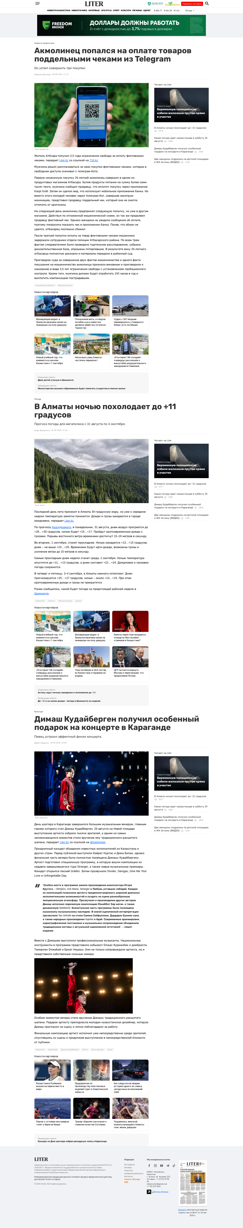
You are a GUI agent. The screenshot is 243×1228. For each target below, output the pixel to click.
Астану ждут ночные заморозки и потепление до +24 (66, 692)
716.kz (94, 160)
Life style (106, 10)
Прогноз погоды (65, 601)
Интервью (94, 10)
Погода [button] (189, 10)
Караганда (52, 1050)
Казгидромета (61, 527)
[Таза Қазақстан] (173, 4)
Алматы (51, 601)
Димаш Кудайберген (70, 1050)
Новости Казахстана (58, 10)
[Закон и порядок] (156, 4)
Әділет (147, 10)
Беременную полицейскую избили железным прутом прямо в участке (181, 113)
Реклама (128, 1167)
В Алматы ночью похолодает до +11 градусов (180, 128)
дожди (78, 601)
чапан (109, 1050)
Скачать (182, 1210)
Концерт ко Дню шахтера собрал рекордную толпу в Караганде (72, 1141)
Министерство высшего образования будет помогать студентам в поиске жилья (81, 388)
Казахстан (40, 601)
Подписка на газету (192, 4)
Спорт (116, 10)
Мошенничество (65, 285)
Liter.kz (63, 160)
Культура (126, 10)
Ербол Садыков (41, 743)
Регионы (137, 10)
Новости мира (79, 10)
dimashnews (97, 842)
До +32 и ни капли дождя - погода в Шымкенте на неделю (69, 701)
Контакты (128, 1176)
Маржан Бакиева (42, 74)
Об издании (129, 1165)
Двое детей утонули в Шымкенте (56, 380)
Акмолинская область (45, 285)
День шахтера (98, 1050)
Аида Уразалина (42, 430)
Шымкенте (41, 593)
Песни (85, 1050)
